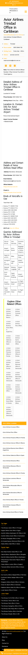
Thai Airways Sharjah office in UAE (10, 614)
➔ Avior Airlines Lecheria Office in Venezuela (9, 411)
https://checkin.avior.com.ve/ (12, 192)
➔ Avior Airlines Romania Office (17, 400)
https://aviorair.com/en (11, 186)
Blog (3, 640)
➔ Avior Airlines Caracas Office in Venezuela (18, 389)
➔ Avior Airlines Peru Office (18, 323)
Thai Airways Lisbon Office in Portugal (11, 528)
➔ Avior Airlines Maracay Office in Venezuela (18, 364)
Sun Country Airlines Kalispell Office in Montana (14, 575)
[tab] (26, 11)
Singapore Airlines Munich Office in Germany (12, 582)
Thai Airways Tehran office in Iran (10, 600)
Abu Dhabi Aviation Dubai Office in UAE (11, 551)
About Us (4, 637)
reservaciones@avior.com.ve (12, 60)
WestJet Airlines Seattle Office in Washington (13, 557)
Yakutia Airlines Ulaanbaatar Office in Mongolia (13, 554)
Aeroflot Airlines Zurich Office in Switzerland (13, 536)
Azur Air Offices (14, 228)
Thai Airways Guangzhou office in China (11, 606)
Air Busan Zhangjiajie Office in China (10, 538)
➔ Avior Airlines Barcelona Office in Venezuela (9, 376)
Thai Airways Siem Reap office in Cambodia (12, 608)
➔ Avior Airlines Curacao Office (17, 312)
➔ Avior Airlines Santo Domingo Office (18, 340)
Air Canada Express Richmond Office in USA (12, 541)
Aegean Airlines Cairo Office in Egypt (11, 530)
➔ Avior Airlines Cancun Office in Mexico (8, 313)
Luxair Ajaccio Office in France (9, 590)
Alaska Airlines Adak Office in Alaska (10, 544)
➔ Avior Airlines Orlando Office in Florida (17, 352)
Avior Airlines (19, 35)
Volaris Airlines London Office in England (12, 564)
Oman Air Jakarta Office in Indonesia (10, 584)
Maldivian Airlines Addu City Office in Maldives (13, 587)
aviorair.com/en (14, 55)
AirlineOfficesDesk (9, 35)
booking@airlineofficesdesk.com (15, 3)
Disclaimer (5, 646)
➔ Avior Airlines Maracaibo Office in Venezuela (18, 376)
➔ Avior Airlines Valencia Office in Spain (8, 340)
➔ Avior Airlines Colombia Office (9, 388)
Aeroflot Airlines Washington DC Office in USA (13, 533)
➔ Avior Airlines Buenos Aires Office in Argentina (9, 326)
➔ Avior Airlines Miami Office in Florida (8, 364)
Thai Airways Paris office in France (10, 603)
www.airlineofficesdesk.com (15, 631)
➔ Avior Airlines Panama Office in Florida (8, 352)
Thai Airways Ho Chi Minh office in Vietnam (12, 598)
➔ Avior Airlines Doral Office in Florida (9, 400)
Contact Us (5, 643)
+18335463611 (15, 1)
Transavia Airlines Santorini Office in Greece (12, 567)
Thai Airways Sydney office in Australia (11, 611)
